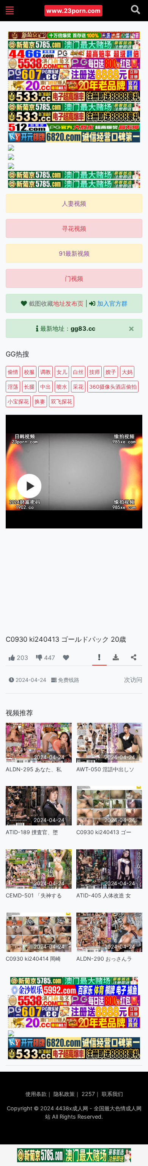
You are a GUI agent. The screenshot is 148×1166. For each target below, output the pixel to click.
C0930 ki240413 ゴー (103, 832)
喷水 (62, 386)
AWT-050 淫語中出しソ (105, 769)
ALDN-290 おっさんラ (104, 958)
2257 (88, 1094)
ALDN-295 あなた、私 (33, 769)
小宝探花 (18, 401)
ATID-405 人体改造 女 (103, 895)
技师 (94, 372)
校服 (29, 372)
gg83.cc (83, 328)
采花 (78, 386)
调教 (45, 372)
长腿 (29, 386)
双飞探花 (61, 401)
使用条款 (36, 1094)
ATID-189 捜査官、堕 (32, 832)
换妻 (40, 401)
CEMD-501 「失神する (34, 895)
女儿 (62, 372)
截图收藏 (56, 303)
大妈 (127, 372)
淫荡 (13, 386)
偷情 (13, 372)
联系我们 (112, 1094)
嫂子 (110, 372)
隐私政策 (64, 1094)
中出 (45, 386)
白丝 (78, 372)
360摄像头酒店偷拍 (113, 386)
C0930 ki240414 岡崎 (33, 958)
